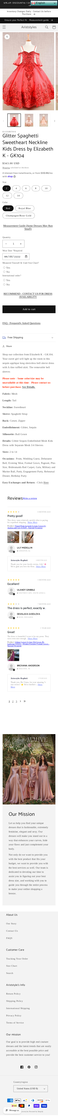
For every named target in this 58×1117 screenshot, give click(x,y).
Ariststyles (25, 1111)
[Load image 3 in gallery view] (43, 120)
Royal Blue (25, 208)
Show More (32, 522)
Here (46, 482)
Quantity (6, 237)
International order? (11, 275)
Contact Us (12, 931)
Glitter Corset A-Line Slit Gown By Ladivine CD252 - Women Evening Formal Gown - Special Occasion (28, 644)
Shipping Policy (14, 1001)
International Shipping (18, 1008)
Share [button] (9, 346)
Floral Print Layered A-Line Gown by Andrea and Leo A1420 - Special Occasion (26, 527)
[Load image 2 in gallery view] (29, 120)
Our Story (11, 923)
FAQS (9, 938)
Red (8, 208)
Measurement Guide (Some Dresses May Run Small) (28, 227)
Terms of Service (15, 1022)
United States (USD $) (27, 1088)
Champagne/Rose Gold (18, 215)
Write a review (30, 498)
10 (46, 188)
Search (9, 973)
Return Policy (13, 993)
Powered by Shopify (36, 1111)
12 (7, 195)
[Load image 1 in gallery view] (14, 120)
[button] (4, 27)
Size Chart (11, 966)
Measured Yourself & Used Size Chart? (20, 263)
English (40, 3)
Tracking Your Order (17, 958)
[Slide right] (54, 121)
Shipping (6, 168)
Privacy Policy (13, 1015)
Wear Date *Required (12, 251)
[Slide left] (3, 121)
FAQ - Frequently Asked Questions (21, 323)
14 (18, 195)
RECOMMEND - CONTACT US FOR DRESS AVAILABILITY (28, 295)
